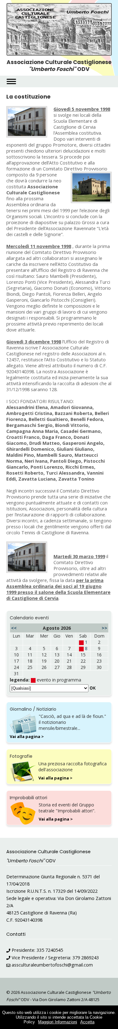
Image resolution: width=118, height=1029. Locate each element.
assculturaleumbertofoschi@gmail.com (52, 965)
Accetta (87, 1022)
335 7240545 (50, 950)
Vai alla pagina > (27, 736)
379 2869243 (85, 958)
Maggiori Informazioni (57, 1022)
